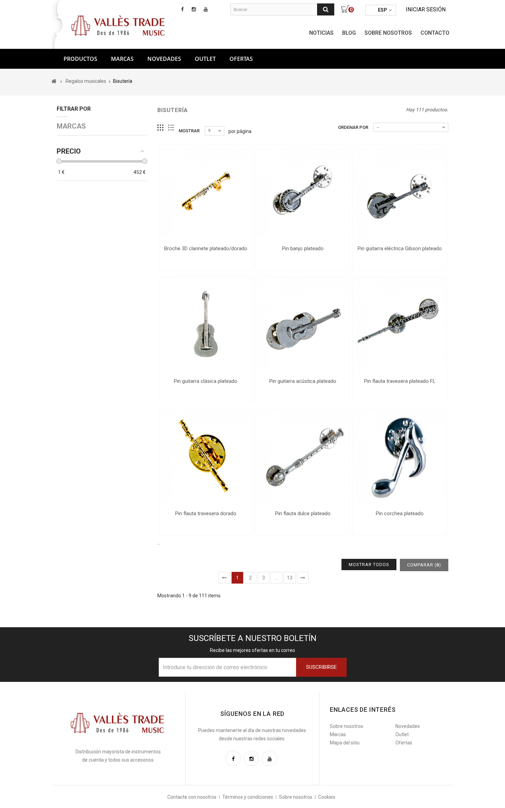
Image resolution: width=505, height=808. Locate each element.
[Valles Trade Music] (118, 25)
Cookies (326, 797)
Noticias (321, 33)
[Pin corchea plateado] (399, 456)
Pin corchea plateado (400, 513)
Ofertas (403, 742)
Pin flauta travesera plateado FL (400, 381)
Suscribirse (321, 667)
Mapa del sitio (345, 742)
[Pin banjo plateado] (302, 191)
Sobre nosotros (388, 33)
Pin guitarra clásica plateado (205, 381)
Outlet (205, 59)
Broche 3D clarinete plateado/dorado (205, 248)
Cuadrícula (160, 128)
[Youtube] (269, 758)
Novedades (164, 59)
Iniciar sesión (426, 9)
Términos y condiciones (247, 797)
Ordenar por (353, 127)
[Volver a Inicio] (54, 81)
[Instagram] (251, 758)
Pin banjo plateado (303, 248)
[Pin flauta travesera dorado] (205, 456)
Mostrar (189, 130)
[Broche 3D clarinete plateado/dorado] (205, 191)
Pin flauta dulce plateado (302, 513)
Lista (171, 128)
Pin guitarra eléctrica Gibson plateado (400, 248)
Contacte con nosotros (191, 797)
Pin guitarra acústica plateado (302, 381)
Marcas (122, 59)
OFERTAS (241, 59)
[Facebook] (233, 758)
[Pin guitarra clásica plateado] (205, 323)
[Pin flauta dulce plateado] (302, 456)
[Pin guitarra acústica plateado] (302, 323)
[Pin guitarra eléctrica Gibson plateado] (399, 191)
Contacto (434, 33)
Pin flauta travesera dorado (205, 513)
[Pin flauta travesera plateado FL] (399, 323)
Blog (349, 33)
